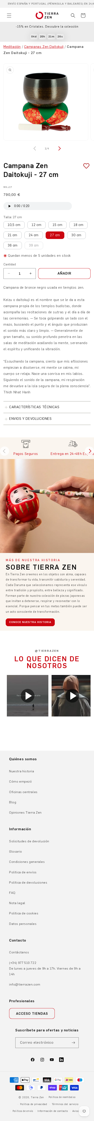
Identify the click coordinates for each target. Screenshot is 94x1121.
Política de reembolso (62, 1097)
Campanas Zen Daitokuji (44, 47)
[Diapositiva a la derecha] (58, 148)
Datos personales (23, 924)
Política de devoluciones (28, 883)
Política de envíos (23, 872)
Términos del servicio (65, 1104)
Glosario (15, 852)
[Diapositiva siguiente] (89, 451)
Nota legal (17, 903)
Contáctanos (19, 952)
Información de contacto (52, 1111)
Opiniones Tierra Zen (25, 813)
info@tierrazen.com (24, 984)
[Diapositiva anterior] (4, 451)
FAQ (12, 893)
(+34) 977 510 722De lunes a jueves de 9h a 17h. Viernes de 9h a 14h (45, 968)
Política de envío (23, 1111)
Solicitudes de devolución (29, 841)
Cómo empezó (20, 782)
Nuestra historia (21, 771)
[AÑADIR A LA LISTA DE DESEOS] (85, 166)
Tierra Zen (37, 1097)
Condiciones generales (27, 862)
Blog (12, 802)
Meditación (12, 47)
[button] (9, 15)
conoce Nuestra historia (30, 622)
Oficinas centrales (23, 792)
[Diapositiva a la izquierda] (35, 148)
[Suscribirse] (73, 1042)
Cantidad (9, 264)
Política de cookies (23, 913)
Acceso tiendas (32, 1014)
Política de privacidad (33, 1104)
